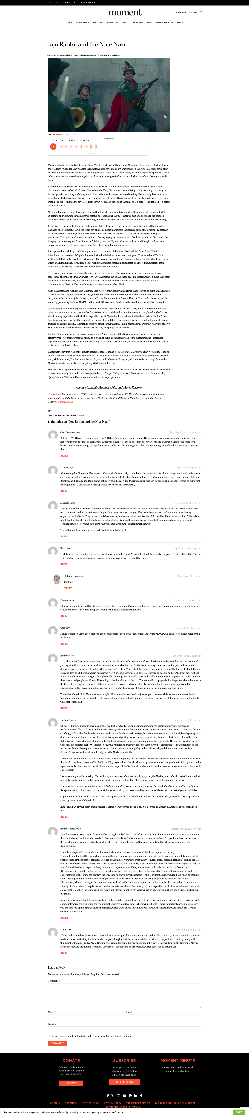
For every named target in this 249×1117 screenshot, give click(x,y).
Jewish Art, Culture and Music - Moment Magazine (68, 55)
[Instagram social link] (118, 1096)
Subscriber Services (138, 1102)
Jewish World (107, 55)
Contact (55, 1102)
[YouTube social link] (124, 1096)
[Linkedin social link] (135, 1096)
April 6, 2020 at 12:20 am (188, 503)
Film (50, 415)
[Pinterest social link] (130, 1096)
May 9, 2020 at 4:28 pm (188, 628)
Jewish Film (95, 55)
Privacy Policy (112, 1102)
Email (130, 1012)
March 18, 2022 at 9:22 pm (187, 929)
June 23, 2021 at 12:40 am (187, 720)
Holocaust (57, 415)
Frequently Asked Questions (122, 1106)
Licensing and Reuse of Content (175, 1102)
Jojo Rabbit (67, 415)
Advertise (70, 1102)
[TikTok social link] (141, 1096)
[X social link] (113, 1096)
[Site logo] (124, 12)
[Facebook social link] (107, 1096)
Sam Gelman (57, 134)
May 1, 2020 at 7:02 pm (189, 576)
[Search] (201, 12)
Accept (239, 1112)
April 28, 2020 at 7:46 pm (188, 548)
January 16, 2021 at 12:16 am (186, 655)
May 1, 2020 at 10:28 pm (188, 600)
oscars (81, 415)
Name (52, 1012)
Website (52, 1023)
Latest (117, 55)
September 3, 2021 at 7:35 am (185, 828)
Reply (64, 455)
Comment (54, 980)
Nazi (75, 415)
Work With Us (90, 1102)
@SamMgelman (64, 401)
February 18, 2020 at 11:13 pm (185, 432)
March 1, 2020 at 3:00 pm (187, 467)
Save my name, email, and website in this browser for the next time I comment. (91, 1036)
